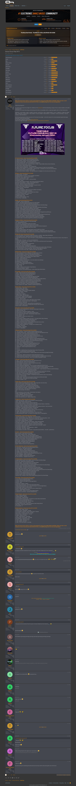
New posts (7, 7)
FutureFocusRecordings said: (20, 738)
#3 (69, 544)
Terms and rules (55, 782)
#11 (69, 647)
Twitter (41, 599)
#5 (69, 569)
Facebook (37, 599)
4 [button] (45, 59)
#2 (69, 532)
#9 (69, 619)
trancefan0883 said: (19, 546)
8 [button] (45, 66)
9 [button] (45, 70)
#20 (69, 761)
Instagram (47, 599)
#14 (69, 684)
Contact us (50, 782)
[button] (20, 6)
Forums (11, 5)
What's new (17, 5)
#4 (69, 557)
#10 (69, 634)
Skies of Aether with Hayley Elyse (36, 598)
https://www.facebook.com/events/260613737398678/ (38, 120)
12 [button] (45, 72)
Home (7, 5)
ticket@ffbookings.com (44, 101)
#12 (69, 659)
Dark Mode (8, 782)
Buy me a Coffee (23, 529)
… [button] (9, 96)
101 (11, 96)
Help (65, 782)
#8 (69, 607)
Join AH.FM (40, 535)
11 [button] (45, 57)
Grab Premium (18, 529)
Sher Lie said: (18, 571)
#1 (69, 98)
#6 (69, 582)
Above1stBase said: (19, 622)
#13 (69, 672)
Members (23, 5)
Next (14, 96)
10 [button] (45, 68)
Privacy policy (61, 782)
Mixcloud (44, 599)
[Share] (68, 99)
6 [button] (45, 62)
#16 (69, 709)
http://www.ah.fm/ (34, 119)
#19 (69, 748)
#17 (69, 723)
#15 (69, 697)
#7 (69, 594)
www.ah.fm (40, 107)
